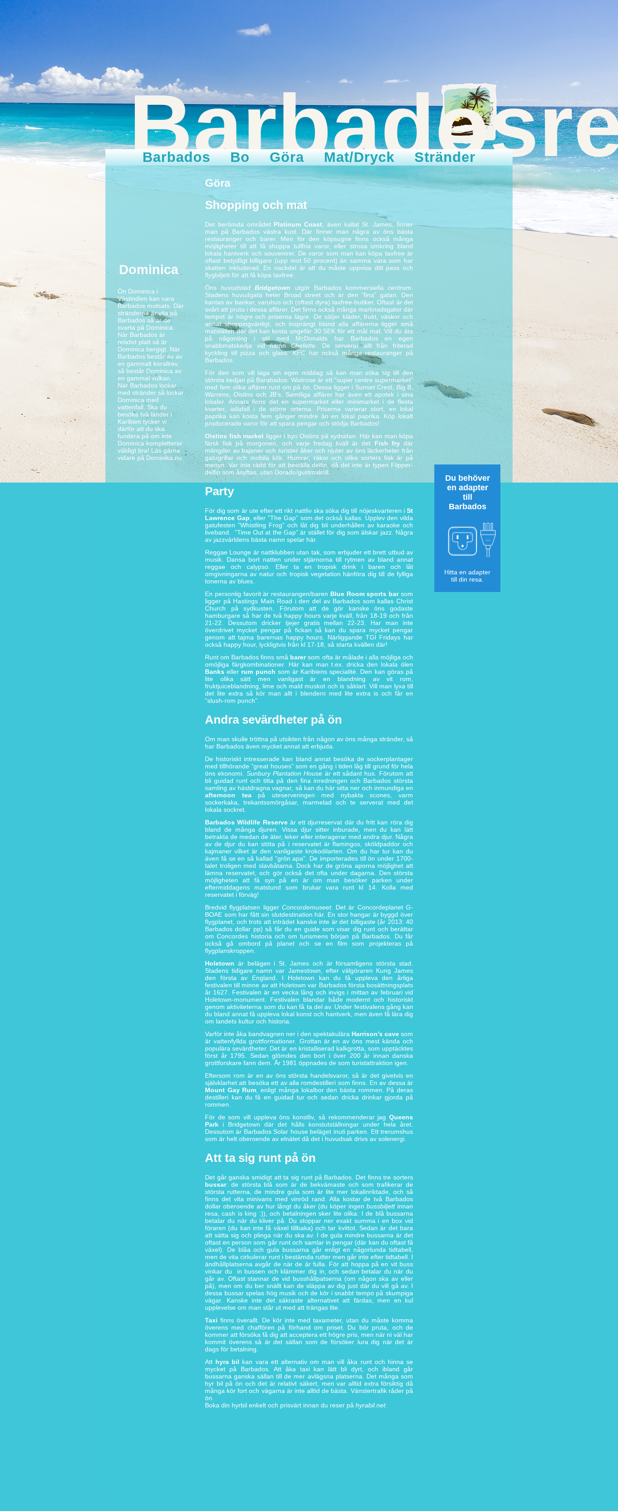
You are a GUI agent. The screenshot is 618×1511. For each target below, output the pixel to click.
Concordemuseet (306, 907)
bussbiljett (380, 1206)
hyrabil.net (370, 1405)
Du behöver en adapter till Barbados (467, 492)
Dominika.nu (164, 457)
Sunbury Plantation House (285, 773)
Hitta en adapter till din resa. (467, 575)
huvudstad (255, 287)
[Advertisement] (467, 313)
